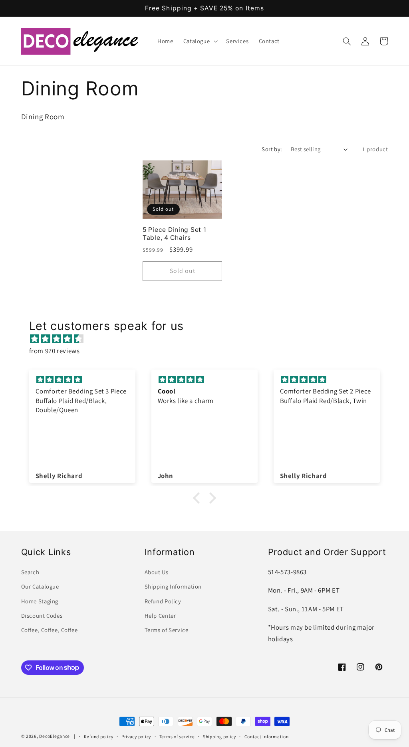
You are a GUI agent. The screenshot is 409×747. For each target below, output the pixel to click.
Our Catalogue (40, 586)
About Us (157, 572)
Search (30, 572)
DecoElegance (54, 736)
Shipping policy (219, 736)
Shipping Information (173, 586)
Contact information (266, 736)
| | (73, 736)
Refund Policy (163, 601)
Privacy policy (136, 736)
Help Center (160, 615)
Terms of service (177, 736)
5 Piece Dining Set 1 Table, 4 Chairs (174, 233)
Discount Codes (42, 615)
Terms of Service (167, 630)
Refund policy (98, 736)
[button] (199, 41)
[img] (208, 339)
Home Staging (40, 601)
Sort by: (272, 149)
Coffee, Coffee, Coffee (49, 630)
